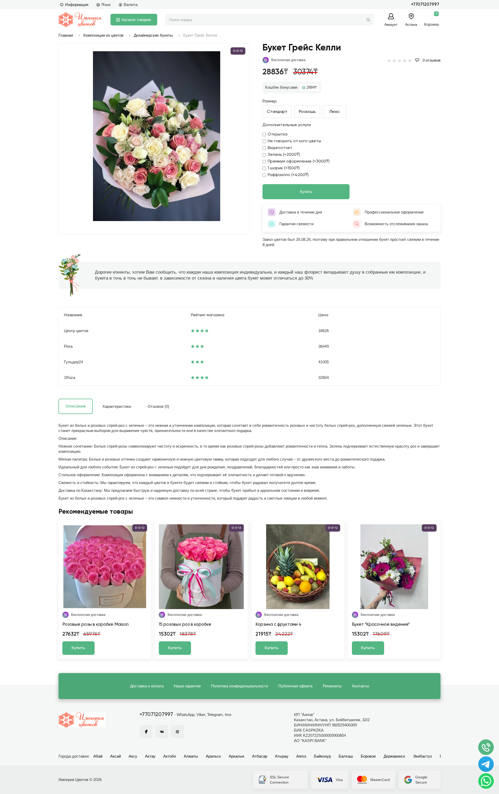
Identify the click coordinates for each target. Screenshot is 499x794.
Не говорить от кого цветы (294, 141)
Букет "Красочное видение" (381, 624)
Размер (269, 101)
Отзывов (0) (158, 406)
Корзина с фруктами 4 (278, 624)
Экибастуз (422, 756)
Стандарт (277, 112)
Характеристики (116, 406)
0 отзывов (431, 60)
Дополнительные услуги (286, 125)
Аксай (115, 756)
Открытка (277, 134)
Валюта (130, 4)
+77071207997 (425, 4)
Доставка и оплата (146, 686)
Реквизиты (332, 686)
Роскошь (307, 112)
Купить (306, 191)
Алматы (191, 756)
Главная (65, 35)
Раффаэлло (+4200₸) (288, 175)
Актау (150, 756)
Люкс (334, 112)
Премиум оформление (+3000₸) (299, 161)
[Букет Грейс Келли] (156, 136)
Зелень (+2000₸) (284, 155)
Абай (97, 756)
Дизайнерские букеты (153, 35)
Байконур (322, 756)
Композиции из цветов (103, 35)
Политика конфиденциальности (239, 686)
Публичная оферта (295, 686)
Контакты (360, 686)
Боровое (368, 756)
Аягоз (301, 756)
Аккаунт (390, 24)
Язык (106, 4)
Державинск (394, 756)
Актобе (169, 756)
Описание (75, 406)
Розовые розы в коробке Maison (95, 624)
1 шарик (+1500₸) (284, 168)
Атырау (281, 756)
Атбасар (259, 756)
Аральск (213, 756)
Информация (76, 4)
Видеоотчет (280, 148)
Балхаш (346, 756)
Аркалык (236, 756)
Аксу (133, 756)
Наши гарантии (187, 686)
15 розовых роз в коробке (185, 624)
